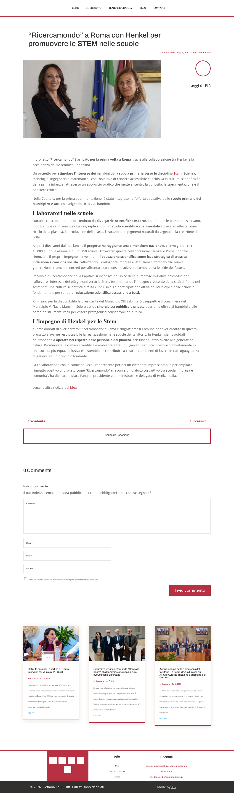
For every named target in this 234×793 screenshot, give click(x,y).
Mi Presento (93, 7)
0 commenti (205, 52)
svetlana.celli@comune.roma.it (166, 776)
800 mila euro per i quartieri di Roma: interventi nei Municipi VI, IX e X (49, 670)
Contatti (159, 7)
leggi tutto (31, 712)
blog (73, 387)
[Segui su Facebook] (53, 760)
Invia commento (190, 590)
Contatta (117, 776)
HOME (75, 7)
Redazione (169, 52)
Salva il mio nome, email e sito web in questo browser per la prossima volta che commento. (63, 579)
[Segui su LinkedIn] (80, 760)
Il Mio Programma (120, 7)
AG (173, 787)
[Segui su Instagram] (62, 760)
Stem (177, 173)
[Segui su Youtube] (67, 769)
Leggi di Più (200, 85)
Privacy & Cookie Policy (117, 771)
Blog (143, 7)
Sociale (193, 52)
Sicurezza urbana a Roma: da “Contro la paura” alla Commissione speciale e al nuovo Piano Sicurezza (116, 672)
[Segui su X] (71, 760)
